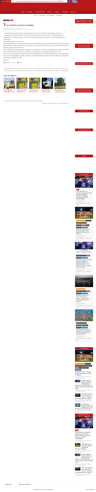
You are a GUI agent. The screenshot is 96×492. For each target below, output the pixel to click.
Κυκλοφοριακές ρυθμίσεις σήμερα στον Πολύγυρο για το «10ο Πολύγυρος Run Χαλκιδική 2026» (83, 332)
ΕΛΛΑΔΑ (49, 11)
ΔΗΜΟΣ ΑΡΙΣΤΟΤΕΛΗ (81, 222)
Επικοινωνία (59, 15)
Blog (35, 15)
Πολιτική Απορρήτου (90, 489)
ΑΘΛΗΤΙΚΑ (65, 11)
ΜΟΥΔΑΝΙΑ (85, 325)
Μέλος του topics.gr (24, 484)
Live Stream (42, 15)
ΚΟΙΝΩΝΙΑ (6, 20)
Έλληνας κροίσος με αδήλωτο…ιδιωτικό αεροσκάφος (55, 103)
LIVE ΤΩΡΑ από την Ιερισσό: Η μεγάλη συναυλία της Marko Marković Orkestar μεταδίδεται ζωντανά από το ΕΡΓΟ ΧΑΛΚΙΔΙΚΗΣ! (33, 1)
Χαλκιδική (79, 227)
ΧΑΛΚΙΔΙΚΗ (30, 11)
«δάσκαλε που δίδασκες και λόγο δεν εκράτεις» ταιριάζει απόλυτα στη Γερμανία (23, 101)
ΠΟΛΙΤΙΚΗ (72, 11)
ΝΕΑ (12, 20)
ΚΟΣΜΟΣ (57, 11)
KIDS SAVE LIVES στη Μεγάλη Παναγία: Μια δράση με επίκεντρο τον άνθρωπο (83, 231)
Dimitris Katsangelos (48, 489)
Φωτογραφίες (50, 15)
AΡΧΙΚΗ (23, 11)
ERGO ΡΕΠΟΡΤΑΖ (40, 11)
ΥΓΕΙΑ (87, 225)
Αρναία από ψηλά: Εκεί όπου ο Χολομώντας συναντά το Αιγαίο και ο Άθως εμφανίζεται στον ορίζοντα (82, 298)
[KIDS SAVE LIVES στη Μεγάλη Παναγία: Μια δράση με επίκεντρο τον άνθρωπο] (84, 212)
